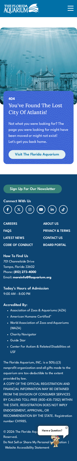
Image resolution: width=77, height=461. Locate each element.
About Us (51, 224)
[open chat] (55, 440)
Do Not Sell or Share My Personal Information (35, 442)
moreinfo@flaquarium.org (32, 277)
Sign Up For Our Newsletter (32, 189)
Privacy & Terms (56, 231)
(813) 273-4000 (25, 272)
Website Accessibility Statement (27, 447)
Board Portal (54, 245)
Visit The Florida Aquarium (37, 154)
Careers (10, 224)
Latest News (13, 238)
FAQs (7, 231)
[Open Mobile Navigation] (71, 9)
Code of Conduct (18, 245)
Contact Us (53, 238)
